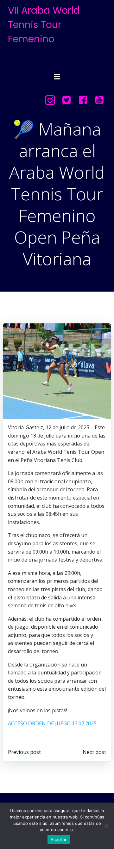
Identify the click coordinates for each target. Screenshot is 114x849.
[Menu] (57, 77)
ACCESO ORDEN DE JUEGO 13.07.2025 (52, 723)
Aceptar (59, 839)
